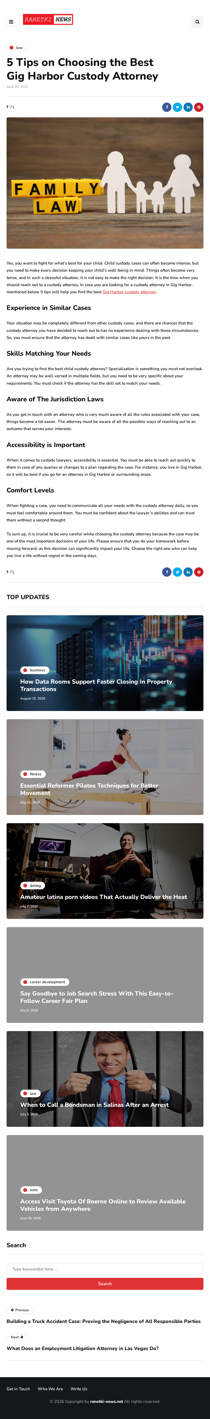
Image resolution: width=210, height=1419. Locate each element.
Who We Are (50, 1389)
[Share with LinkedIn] (188, 107)
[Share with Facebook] (166, 107)
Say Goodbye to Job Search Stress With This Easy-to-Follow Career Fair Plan (96, 997)
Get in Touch (18, 1389)
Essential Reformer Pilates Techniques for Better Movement (89, 789)
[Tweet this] (177, 107)
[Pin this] (198, 107)
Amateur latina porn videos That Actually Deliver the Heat (103, 897)
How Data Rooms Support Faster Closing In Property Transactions (96, 685)
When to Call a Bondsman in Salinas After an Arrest (94, 1105)
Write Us (79, 1389)
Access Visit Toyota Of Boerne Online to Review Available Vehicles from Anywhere (103, 1205)
